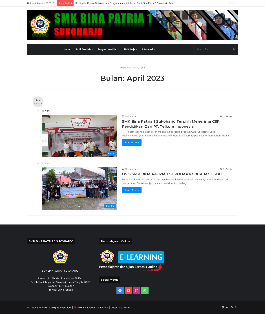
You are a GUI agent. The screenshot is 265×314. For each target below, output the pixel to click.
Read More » (132, 142)
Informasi (147, 49)
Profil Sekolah (83, 49)
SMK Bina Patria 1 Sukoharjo (93, 307)
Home (67, 49)
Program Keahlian (107, 49)
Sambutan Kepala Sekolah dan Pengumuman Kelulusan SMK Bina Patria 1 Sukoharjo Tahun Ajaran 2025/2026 (136, 3)
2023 (135, 67)
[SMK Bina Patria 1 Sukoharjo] (132, 25)
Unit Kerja (129, 49)
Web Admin (130, 116)
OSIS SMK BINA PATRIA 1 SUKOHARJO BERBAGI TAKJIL (174, 174)
